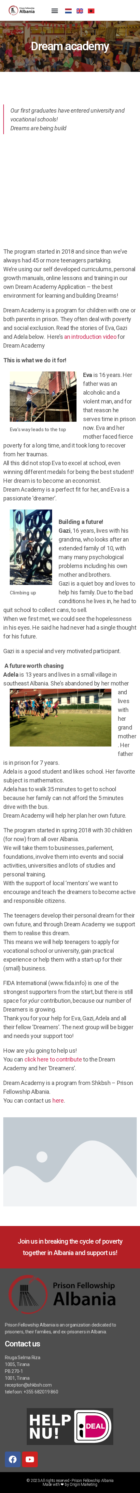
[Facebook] (13, 1459)
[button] (54, 10)
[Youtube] (30, 1459)
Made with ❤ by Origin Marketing (70, 1484)
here (58, 1100)
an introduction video (91, 336)
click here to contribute (53, 1059)
